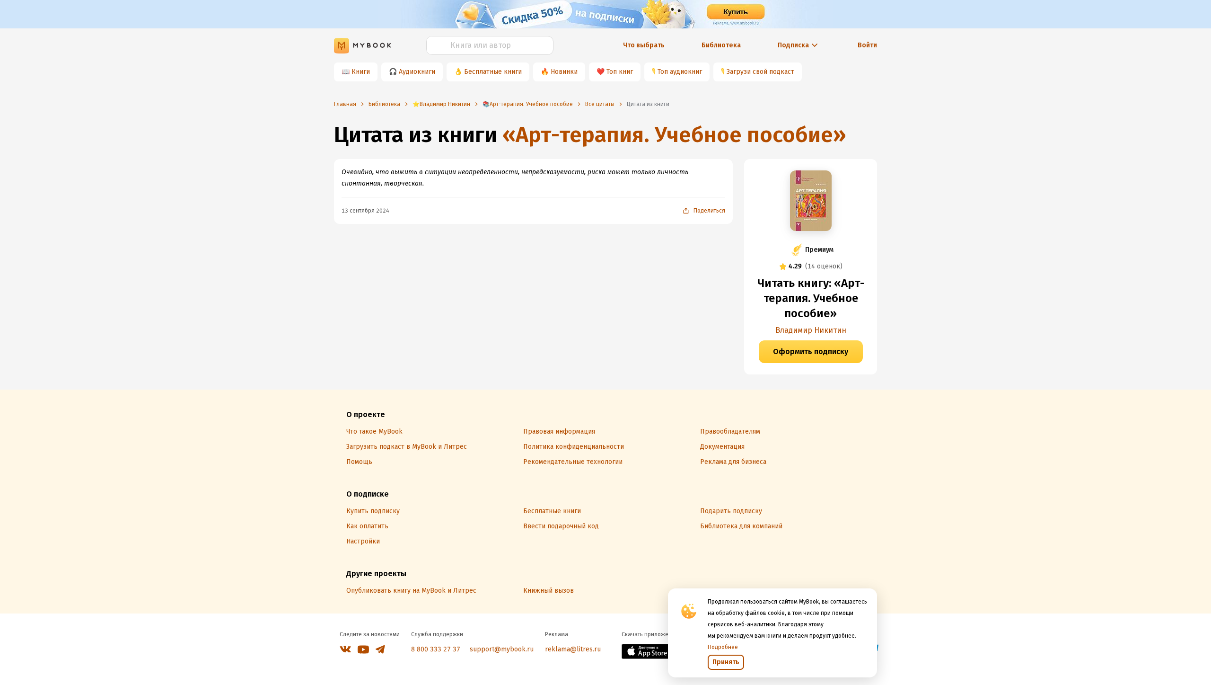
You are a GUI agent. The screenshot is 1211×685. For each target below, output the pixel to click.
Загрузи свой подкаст (760, 72)
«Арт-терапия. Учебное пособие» (674, 135)
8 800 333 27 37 (435, 649)
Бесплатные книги (493, 72)
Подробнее (723, 647)
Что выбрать (644, 45)
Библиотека (721, 45)
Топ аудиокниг (680, 72)
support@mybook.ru (502, 649)
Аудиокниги (417, 72)
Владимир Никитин (810, 330)
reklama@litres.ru (573, 649)
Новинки (564, 72)
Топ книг (619, 72)
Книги (360, 72)
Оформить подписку (810, 351)
